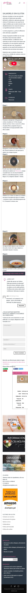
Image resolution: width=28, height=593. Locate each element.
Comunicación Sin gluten (9, 519)
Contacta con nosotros (8, 517)
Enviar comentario (19, 353)
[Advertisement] (14, 216)
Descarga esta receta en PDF (14, 273)
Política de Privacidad (8, 526)
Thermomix (18, 171)
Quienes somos (7, 521)
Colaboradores (6, 524)
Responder (21, 305)
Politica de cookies (7, 529)
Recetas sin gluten (8, 551)
